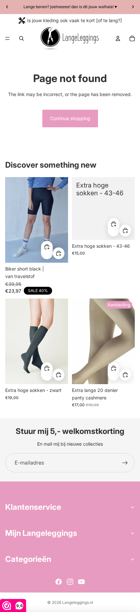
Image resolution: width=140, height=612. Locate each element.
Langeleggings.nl (77, 602)
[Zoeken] (21, 38)
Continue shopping (70, 118)
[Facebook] (59, 582)
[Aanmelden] (125, 463)
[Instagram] (70, 582)
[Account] (118, 38)
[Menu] (7, 38)
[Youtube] (81, 582)
